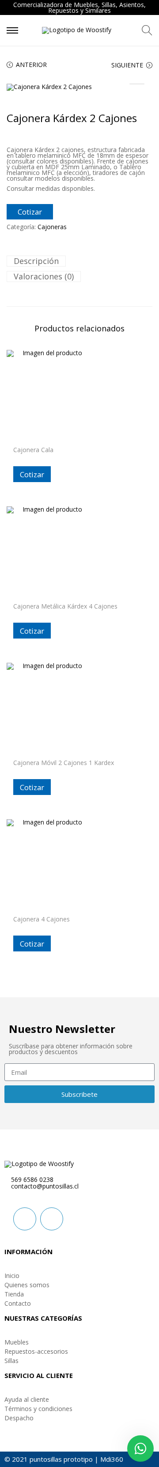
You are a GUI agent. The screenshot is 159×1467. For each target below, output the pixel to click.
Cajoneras (52, 227)
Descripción (36, 261)
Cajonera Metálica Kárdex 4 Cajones (65, 606)
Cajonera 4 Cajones (41, 919)
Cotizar (30, 212)
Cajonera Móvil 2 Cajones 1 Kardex (63, 762)
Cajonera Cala (33, 450)
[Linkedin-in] (24, 1218)
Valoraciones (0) (44, 276)
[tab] (79, 261)
